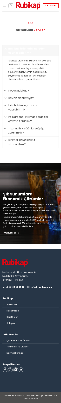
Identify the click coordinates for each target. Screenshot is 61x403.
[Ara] (10, 5)
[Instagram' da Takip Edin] (10, 369)
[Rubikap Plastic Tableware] (28, 5)
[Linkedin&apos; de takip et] (15, 369)
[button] (4, 5)
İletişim (11, 323)
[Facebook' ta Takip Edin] (5, 369)
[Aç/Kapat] (5, 48)
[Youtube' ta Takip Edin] (21, 369)
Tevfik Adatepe (31, 398)
